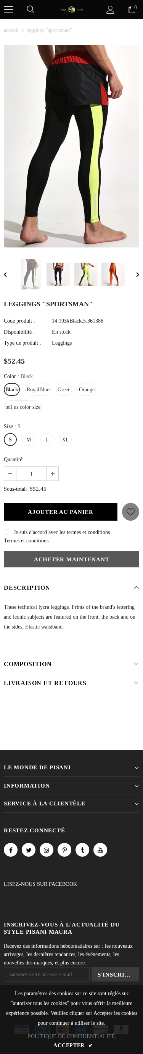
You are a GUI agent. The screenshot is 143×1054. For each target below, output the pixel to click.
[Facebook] (11, 850)
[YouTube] (100, 850)
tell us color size (22, 407)
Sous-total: (15, 489)
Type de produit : (22, 343)
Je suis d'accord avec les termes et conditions (62, 532)
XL (65, 440)
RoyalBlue (38, 389)
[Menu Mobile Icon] (8, 9)
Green (64, 389)
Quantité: (14, 459)
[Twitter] (28, 850)
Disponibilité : (19, 332)
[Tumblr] (82, 850)
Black (11, 389)
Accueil (11, 30)
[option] (71, 146)
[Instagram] (46, 850)
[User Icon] (110, 10)
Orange (87, 389)
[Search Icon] (30, 9)
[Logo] (71, 9)
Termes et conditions (26, 541)
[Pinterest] (64, 850)
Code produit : (19, 321)
